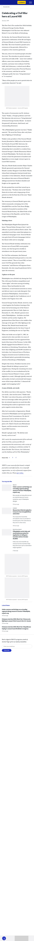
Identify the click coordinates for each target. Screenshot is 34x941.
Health (15, 485)
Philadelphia (6, 7)
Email (16, 457)
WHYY (6, 2)
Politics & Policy (17, 529)
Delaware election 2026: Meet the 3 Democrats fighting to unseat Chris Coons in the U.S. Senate (16, 620)
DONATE (22, 2)
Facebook (9, 457)
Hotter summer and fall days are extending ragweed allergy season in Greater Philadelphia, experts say (22, 489)
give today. (20, 473)
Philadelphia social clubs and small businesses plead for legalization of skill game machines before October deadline (21, 535)
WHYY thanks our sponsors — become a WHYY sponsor (17, 108)
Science (15, 508)
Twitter (12, 457)
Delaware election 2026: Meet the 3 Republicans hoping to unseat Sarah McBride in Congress (16, 628)
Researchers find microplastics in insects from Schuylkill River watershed (22, 512)
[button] (4, 938)
